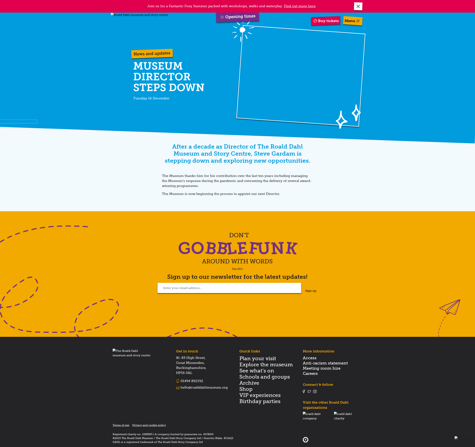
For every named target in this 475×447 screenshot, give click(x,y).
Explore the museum (266, 364)
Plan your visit (257, 358)
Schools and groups (264, 377)
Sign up (310, 290)
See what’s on (256, 371)
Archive (249, 383)
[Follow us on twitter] (309, 391)
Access (310, 357)
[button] (358, 6)
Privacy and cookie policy (149, 425)
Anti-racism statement (325, 363)
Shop (246, 389)
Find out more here (299, 6)
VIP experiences (260, 395)
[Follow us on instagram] (315, 391)
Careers (310, 373)
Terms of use (121, 425)
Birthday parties (259, 401)
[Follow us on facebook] (304, 391)
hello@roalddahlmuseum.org (204, 387)
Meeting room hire (321, 368)
